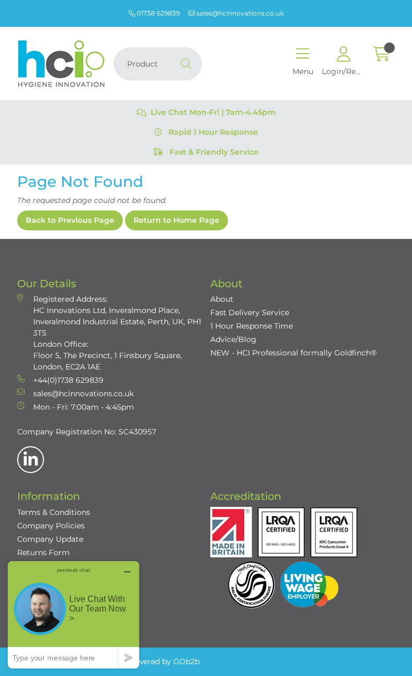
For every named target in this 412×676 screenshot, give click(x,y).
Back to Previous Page (70, 220)
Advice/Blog (233, 339)
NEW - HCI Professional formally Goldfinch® (293, 353)
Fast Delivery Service (249, 312)
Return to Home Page (176, 220)
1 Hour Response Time (251, 326)
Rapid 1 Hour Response (212, 132)
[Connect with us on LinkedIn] (30, 459)
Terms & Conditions (53, 512)
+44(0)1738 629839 (68, 380)
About (221, 299)
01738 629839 (157, 13)
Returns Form (43, 552)
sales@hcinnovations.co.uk (239, 13)
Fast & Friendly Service (213, 152)
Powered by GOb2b (163, 661)
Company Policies (51, 525)
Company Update (50, 539)
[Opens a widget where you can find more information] (73, 614)
